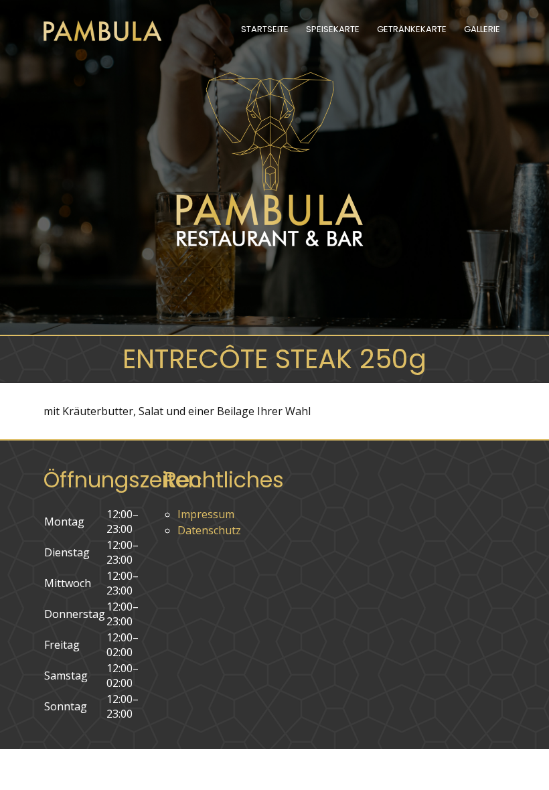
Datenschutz (209, 530)
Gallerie (482, 29)
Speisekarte (333, 29)
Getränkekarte (412, 29)
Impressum (205, 514)
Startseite (265, 29)
